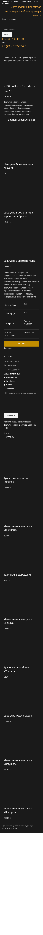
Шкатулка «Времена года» (20, 260)
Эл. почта (8, 357)
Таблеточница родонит (17, 574)
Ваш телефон (10, 365)
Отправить (10, 415)
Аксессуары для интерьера (23, 58)
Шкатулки (8, 60)
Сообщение (9, 388)
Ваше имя (8, 348)
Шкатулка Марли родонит (19, 715)
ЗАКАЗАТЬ (21, 344)
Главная (7, 58)
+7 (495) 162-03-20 (14, 46)
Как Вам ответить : (12, 374)
